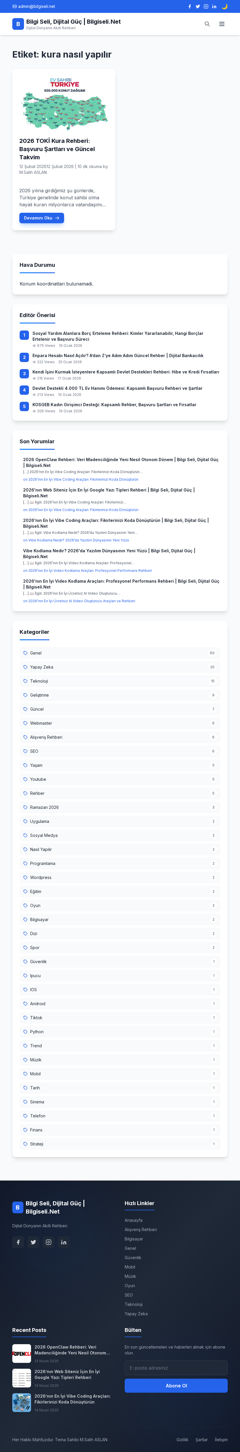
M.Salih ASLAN (33, 172)
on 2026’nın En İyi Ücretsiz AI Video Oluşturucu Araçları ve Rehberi (79, 601)
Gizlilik (182, 1439)
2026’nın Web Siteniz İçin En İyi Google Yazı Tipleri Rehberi (67, 1374)
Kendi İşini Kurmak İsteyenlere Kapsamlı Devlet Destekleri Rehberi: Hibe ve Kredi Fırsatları (125, 371)
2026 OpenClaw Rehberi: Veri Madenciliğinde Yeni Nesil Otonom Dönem (70, 1350)
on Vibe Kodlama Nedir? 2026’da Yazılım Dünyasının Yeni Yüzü (76, 540)
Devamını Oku (38, 217)
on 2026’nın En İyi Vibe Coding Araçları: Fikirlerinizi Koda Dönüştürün (80, 479)
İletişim (221, 1439)
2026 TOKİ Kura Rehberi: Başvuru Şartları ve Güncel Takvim (57, 149)
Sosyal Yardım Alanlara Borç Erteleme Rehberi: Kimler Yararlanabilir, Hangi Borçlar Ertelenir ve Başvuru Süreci (117, 336)
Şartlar (202, 1439)
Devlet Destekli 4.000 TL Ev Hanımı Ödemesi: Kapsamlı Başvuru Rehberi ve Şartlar (117, 388)
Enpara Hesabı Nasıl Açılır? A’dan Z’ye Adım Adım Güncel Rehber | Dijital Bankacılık (117, 355)
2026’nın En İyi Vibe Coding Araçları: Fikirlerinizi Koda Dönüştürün (73, 1399)
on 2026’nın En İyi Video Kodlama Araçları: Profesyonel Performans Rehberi (87, 570)
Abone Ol (176, 1386)
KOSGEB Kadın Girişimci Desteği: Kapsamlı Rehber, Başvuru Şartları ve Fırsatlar (114, 404)
